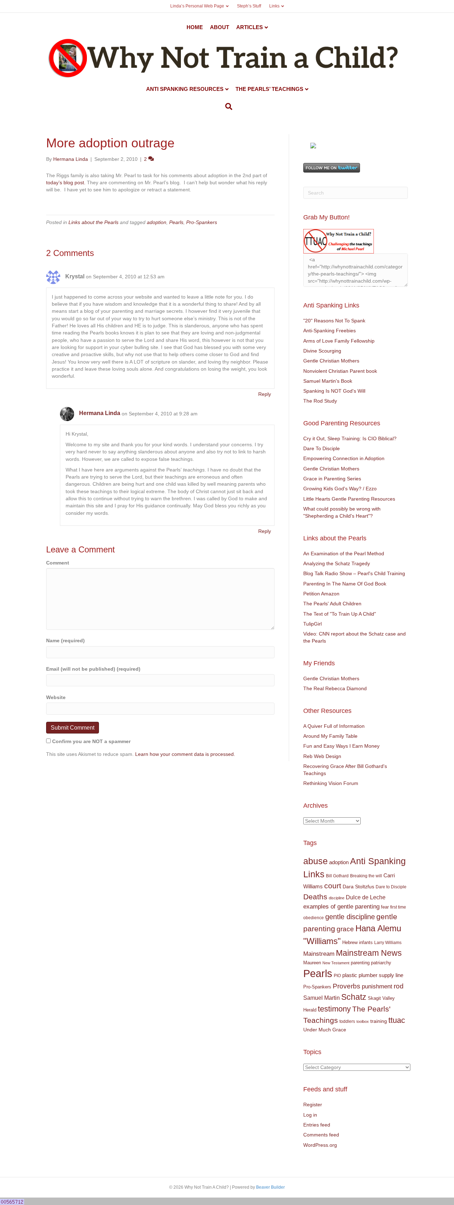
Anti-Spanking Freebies (329, 330)
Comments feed (321, 1135)
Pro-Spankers (201, 222)
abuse (315, 861)
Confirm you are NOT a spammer (91, 741)
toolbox (362, 1021)
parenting (360, 962)
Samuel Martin (321, 997)
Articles (249, 27)
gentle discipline (350, 917)
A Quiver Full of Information (334, 726)
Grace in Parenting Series (332, 478)
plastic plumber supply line (372, 975)
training (378, 1021)
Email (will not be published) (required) (93, 669)
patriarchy (381, 962)
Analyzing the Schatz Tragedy (336, 563)
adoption (156, 222)
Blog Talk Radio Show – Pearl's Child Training (354, 573)
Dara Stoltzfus (358, 886)
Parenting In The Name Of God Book (344, 584)
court (332, 886)
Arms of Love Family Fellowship (339, 341)
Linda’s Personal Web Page (197, 6)
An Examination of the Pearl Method (343, 553)
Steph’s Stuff (249, 6)
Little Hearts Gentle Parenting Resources (349, 499)
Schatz (353, 997)
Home (195, 27)
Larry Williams (388, 942)
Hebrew (350, 942)
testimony (334, 1008)
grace (345, 929)
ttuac (396, 1020)
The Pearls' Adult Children (332, 603)
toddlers (347, 1021)
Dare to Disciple (391, 887)
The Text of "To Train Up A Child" (339, 614)
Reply (264, 394)
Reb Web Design (322, 756)
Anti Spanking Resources (184, 89)
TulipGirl (312, 624)
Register (312, 1104)
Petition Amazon (321, 593)
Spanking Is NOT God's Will (334, 391)
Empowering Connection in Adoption (343, 458)
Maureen (312, 962)
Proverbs (346, 986)
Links (274, 6)
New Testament (335, 963)
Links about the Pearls (93, 222)
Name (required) (65, 640)
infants (366, 942)
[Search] (227, 106)
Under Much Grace (324, 1029)
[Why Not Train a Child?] (313, 145)
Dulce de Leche (366, 897)
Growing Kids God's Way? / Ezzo (340, 488)
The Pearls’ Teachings (269, 89)
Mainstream (318, 953)
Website (56, 697)
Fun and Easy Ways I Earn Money (341, 746)
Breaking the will (366, 875)
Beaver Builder (270, 1187)
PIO (337, 975)
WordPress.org (320, 1145)
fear (385, 907)
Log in (310, 1115)
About (219, 27)
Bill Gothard (337, 875)
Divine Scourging (322, 351)
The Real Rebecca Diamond (335, 688)
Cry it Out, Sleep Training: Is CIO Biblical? (350, 438)
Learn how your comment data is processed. (185, 754)
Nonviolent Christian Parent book (340, 371)
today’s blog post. (65, 182)
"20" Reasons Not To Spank (334, 320)
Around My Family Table (330, 736)
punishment (377, 986)
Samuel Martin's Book (327, 381)
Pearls (176, 222)
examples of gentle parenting (341, 906)
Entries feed (316, 1125)
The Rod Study (320, 401)
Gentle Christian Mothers (331, 361)
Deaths (315, 897)
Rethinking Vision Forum (330, 783)
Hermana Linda (99, 413)
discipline (336, 898)
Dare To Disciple (321, 448)
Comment (57, 563)
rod (399, 986)
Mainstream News (369, 953)
